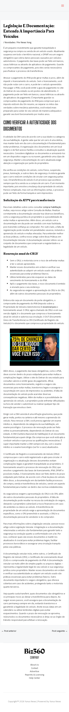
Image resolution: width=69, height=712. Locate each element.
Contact (34, 668)
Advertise (34, 671)
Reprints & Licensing (34, 675)
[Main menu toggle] (62, 5)
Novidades (10, 42)
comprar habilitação (52, 207)
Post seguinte (60, 631)
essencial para (49, 307)
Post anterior (8, 631)
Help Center (34, 678)
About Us (34, 665)
